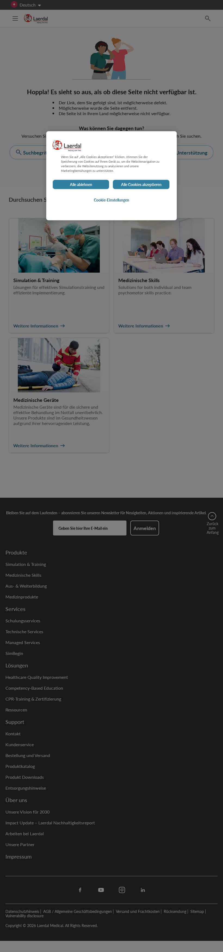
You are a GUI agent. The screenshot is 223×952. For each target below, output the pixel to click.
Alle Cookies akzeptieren (141, 184)
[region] (111, 175)
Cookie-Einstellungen (111, 200)
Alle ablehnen (81, 184)
